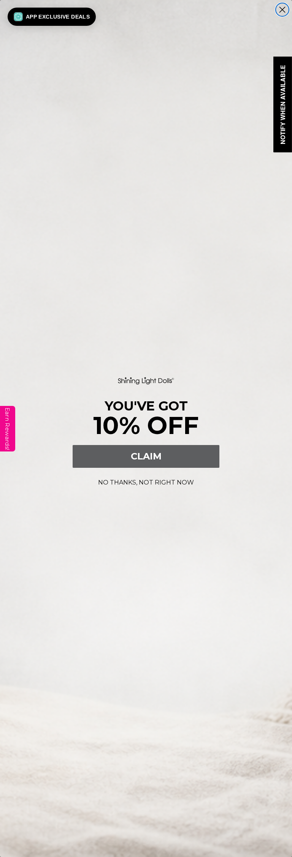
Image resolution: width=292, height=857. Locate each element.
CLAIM (146, 456)
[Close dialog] (282, 9)
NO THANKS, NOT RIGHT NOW (146, 481)
